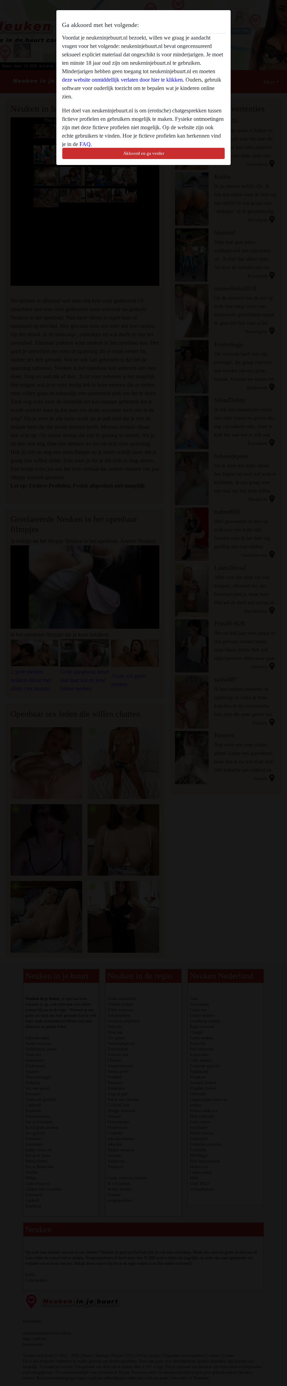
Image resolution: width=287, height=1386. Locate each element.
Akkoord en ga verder (143, 153)
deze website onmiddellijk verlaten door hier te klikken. (123, 80)
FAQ (85, 144)
